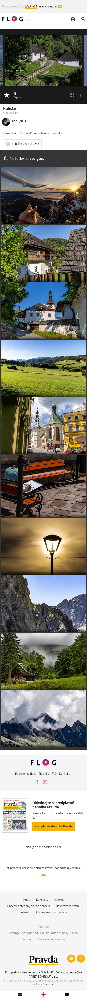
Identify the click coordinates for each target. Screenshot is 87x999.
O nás (26, 900)
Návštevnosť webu (68, 906)
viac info (49, 984)
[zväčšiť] (72, 95)
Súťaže (24, 912)
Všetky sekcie (47, 6)
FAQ (54, 773)
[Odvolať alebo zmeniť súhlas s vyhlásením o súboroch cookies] (71, 959)
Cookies (27, 939)
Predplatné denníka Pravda (54, 826)
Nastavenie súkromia (52, 939)
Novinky (44, 773)
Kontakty (42, 900)
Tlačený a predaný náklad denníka (28, 906)
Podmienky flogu (25, 773)
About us (44, 927)
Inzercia (59, 900)
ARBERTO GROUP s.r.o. (43, 976)
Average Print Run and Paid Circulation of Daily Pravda (43, 933)
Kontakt (64, 773)
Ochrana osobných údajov (51, 912)
